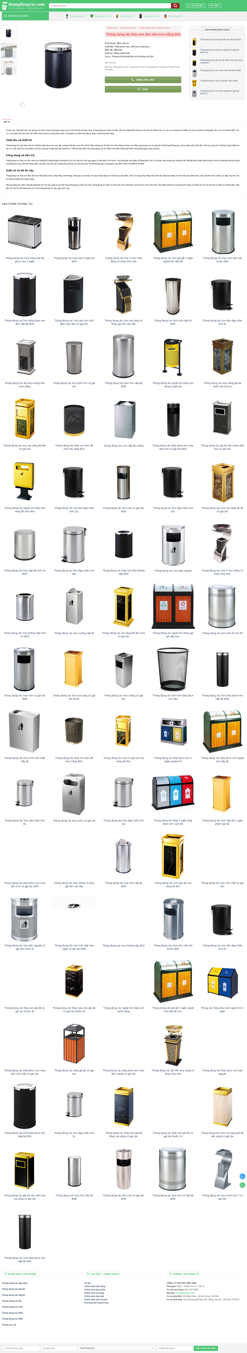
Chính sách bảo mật (94, 1296)
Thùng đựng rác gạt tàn (13, 1289)
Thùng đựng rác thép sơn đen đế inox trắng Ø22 (74, 760)
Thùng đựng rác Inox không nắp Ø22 (123, 945)
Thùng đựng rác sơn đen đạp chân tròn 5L (222, 322)
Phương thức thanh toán (96, 1303)
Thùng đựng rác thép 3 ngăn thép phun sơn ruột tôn (173, 822)
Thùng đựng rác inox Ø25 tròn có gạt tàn (74, 385)
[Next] (96, 66)
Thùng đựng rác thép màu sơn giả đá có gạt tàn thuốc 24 (74, 1010)
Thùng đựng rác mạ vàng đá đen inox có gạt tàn (123, 635)
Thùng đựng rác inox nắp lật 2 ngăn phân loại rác (222, 822)
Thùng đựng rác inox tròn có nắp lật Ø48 (172, 1197)
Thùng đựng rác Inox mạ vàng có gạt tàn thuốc (74, 697)
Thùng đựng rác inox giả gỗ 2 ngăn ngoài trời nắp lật (173, 260)
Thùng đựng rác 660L (12, 1319)
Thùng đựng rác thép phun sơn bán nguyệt (222, 1072)
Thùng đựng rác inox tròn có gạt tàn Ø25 (74, 260)
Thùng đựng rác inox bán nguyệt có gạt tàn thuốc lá (24, 947)
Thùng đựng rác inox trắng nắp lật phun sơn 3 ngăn (24, 260)
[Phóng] (22, 104)
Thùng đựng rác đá (127, 16)
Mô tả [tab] (7, 122)
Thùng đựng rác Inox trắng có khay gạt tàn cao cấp (74, 885)
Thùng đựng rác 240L (12, 1313)
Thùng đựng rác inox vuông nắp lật (74, 633)
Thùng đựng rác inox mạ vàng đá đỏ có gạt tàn (222, 510)
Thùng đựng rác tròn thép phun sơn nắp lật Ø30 (24, 1135)
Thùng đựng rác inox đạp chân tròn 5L (74, 1135)
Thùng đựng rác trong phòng (154, 28)
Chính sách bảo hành (94, 1290)
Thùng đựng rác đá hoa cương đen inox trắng (25, 385)
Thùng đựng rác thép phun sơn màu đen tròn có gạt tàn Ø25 (24, 885)
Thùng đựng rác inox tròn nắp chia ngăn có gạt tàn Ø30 (74, 947)
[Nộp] (175, 6)
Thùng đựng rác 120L (12, 1307)
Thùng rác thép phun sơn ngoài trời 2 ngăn (222, 1010)
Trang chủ (111, 28)
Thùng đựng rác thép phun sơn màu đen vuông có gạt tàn (123, 1072)
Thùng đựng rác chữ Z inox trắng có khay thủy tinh (222, 572)
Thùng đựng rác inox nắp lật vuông (123, 445)
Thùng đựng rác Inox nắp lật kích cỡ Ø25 (25, 572)
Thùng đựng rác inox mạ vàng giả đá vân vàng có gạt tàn (222, 1135)
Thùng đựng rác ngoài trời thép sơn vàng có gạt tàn (173, 385)
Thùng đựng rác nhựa (103, 16)
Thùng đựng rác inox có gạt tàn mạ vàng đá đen (123, 760)
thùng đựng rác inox (120, 67)
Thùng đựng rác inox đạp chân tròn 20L (173, 510)
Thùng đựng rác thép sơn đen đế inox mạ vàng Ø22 (74, 447)
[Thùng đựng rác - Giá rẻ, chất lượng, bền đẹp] (23, 6)
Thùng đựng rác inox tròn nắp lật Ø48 (74, 1197)
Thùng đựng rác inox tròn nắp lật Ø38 (123, 885)
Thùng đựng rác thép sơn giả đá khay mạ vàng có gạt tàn (123, 1135)
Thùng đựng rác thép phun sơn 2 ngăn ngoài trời (173, 760)
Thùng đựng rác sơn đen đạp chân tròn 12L (74, 510)
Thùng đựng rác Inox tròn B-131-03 (222, 633)
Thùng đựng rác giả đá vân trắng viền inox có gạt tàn (222, 447)
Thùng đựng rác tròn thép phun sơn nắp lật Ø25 (24, 1260)
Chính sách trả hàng (94, 1293)
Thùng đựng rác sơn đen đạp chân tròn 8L (222, 947)
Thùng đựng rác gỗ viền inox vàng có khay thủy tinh (173, 1072)
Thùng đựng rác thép (151, 16)
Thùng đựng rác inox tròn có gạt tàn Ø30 (123, 510)
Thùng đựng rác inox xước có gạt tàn (74, 820)
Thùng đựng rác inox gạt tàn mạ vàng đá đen (173, 885)
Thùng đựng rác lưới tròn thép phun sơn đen (172, 697)
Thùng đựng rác (128, 28)
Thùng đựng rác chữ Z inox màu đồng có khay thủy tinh (123, 260)
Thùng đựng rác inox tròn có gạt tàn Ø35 (123, 1197)
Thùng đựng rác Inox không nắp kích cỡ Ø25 (25, 635)
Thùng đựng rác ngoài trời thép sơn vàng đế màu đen (24, 510)
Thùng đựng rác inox (77, 16)
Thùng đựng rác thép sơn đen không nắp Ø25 (123, 572)
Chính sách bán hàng (94, 1286)
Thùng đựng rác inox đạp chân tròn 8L (25, 822)
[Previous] (23, 66)
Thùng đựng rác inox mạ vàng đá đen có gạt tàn (24, 447)
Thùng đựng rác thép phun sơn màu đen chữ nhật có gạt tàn (24, 1072)
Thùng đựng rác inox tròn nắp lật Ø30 (123, 385)
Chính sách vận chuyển (95, 1299)
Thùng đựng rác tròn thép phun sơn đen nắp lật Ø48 (24, 322)
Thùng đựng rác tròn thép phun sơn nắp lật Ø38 (222, 697)
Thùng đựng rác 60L (12, 1301)
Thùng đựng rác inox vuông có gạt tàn (123, 697)
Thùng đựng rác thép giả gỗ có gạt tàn (74, 1072)
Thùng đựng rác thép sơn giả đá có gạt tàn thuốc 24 (173, 1135)
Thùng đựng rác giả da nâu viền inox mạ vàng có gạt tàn (25, 1197)
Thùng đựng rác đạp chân (15, 1283)
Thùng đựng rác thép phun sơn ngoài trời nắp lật (222, 760)
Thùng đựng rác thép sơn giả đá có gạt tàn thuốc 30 (25, 1010)
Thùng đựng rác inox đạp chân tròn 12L (123, 822)
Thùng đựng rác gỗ (175, 16)
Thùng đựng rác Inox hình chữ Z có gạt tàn (222, 1197)
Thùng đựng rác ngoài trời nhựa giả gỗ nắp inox (173, 635)
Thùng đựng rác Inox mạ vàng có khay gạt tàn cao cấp (123, 322)
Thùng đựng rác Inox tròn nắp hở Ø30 (173, 322)
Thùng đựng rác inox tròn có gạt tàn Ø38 (24, 697)
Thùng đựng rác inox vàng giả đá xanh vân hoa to (222, 385)
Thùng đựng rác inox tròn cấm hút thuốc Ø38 (222, 260)
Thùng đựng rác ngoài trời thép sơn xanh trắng (123, 1010)
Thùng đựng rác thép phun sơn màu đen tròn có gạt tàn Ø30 (173, 447)
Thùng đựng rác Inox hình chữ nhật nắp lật (24, 760)
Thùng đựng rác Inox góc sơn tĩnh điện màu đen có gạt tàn (74, 322)
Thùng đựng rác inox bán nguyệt (173, 570)
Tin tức (87, 1283)
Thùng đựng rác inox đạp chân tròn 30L (74, 572)
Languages (233, 5)
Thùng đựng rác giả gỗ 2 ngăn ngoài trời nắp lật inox (173, 1010)
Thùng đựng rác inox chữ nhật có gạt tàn (222, 885)
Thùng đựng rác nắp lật (13, 1295)
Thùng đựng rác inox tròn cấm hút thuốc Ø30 (172, 947)
